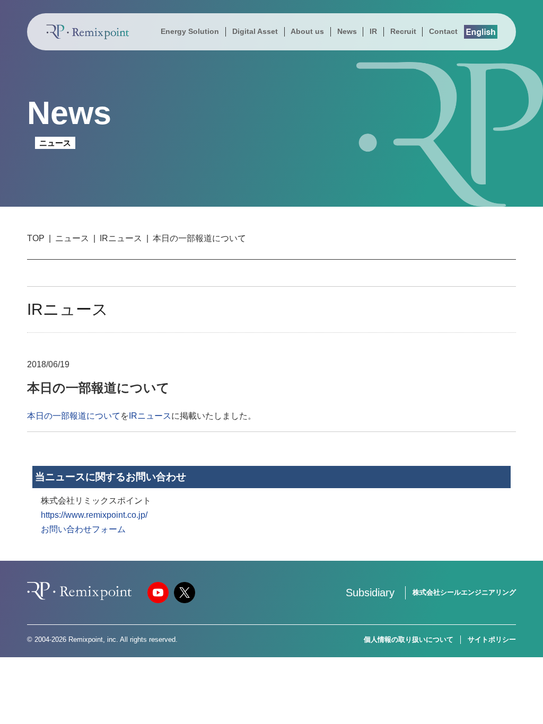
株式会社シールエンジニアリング (464, 592)
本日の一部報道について (73, 415)
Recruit (403, 31)
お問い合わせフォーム (83, 529)
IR (373, 31)
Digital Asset (255, 31)
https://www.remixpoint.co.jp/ (94, 514)
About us (307, 31)
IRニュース (121, 238)
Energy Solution (190, 31)
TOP (36, 238)
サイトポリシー (492, 639)
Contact (443, 31)
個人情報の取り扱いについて (408, 639)
